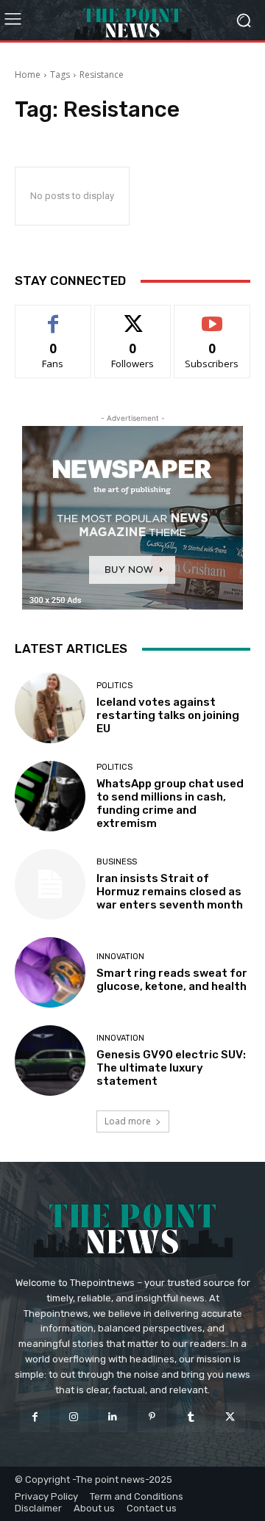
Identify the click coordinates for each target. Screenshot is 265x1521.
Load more (128, 1121)
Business (116, 862)
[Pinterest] (152, 1417)
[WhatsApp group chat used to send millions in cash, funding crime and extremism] (50, 796)
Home (27, 74)
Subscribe (212, 316)
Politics (114, 686)
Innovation (120, 957)
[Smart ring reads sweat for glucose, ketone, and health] (50, 972)
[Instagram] (74, 1417)
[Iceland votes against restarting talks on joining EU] (50, 708)
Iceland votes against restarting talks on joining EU (167, 715)
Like (53, 316)
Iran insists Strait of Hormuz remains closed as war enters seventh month (169, 891)
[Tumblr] (191, 1417)
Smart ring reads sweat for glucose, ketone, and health (171, 980)
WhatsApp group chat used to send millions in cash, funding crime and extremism (170, 803)
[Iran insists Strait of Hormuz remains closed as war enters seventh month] (50, 884)
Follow (133, 316)
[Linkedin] (113, 1417)
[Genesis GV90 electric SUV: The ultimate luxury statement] (50, 1060)
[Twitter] (230, 1417)
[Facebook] (34, 1417)
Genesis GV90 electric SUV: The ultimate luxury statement (171, 1068)
